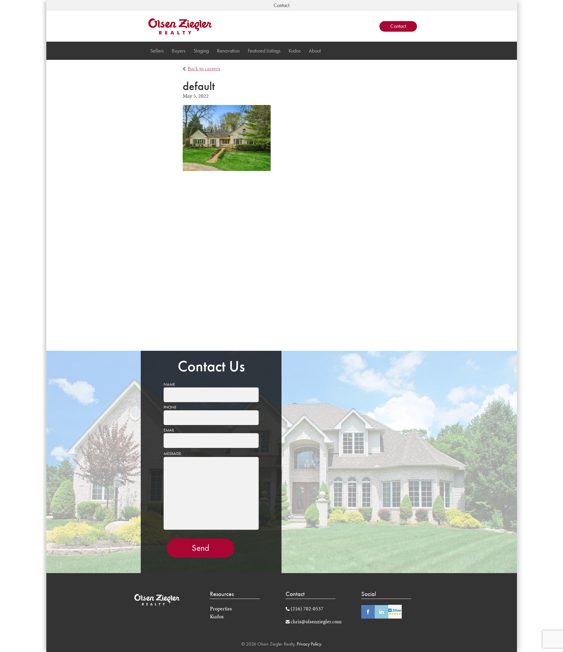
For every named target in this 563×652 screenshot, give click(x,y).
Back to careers (204, 68)
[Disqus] (282, 265)
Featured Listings (264, 51)
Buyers (178, 51)
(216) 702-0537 (307, 608)
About (315, 51)
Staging (201, 51)
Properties (221, 608)
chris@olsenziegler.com (316, 621)
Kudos (295, 51)
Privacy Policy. (309, 644)
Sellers (157, 51)
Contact (398, 26)
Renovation (228, 51)
